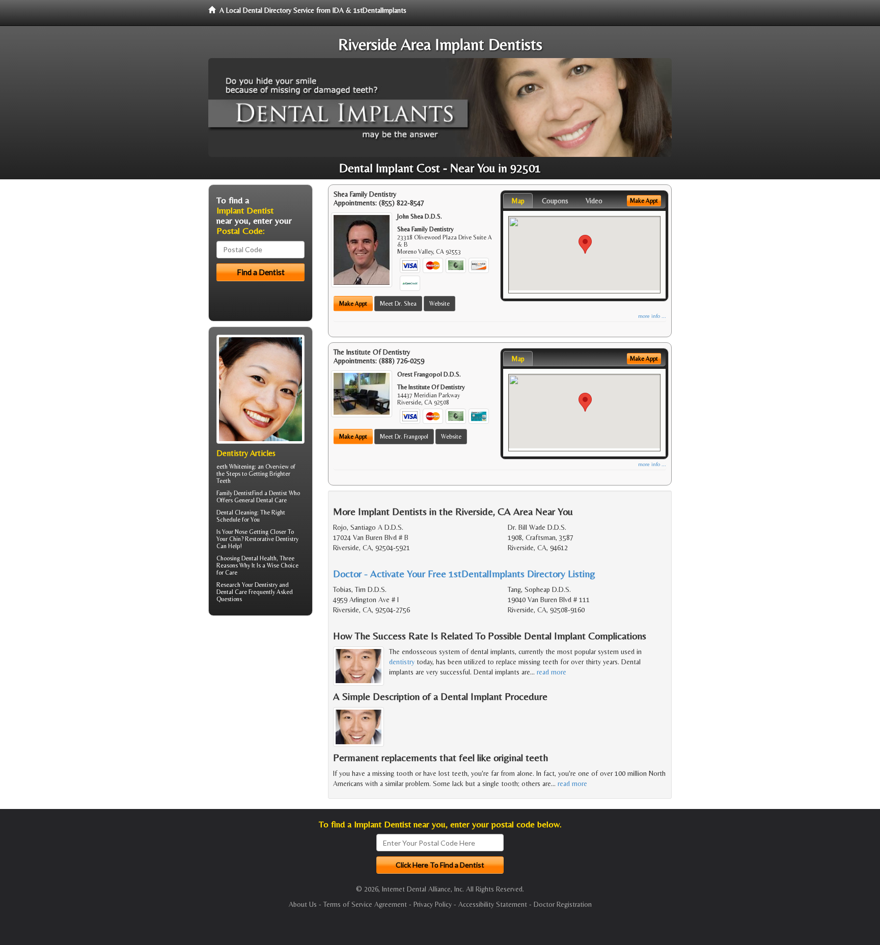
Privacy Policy (433, 904)
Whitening (242, 466)
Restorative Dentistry (271, 539)
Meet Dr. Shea (398, 303)
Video (594, 201)
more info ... (652, 316)
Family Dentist (234, 493)
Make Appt (353, 303)
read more (551, 672)
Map (518, 201)
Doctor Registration (563, 904)
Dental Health (259, 558)
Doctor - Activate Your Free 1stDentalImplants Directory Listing (464, 573)
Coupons (555, 201)
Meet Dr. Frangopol (404, 436)
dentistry (402, 662)
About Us (303, 904)
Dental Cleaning (236, 512)
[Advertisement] (260, 702)
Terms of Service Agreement (365, 904)
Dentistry (266, 584)
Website (439, 303)
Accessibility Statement (492, 904)
